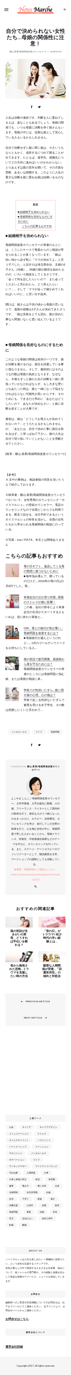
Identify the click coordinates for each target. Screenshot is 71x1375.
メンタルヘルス (19, 731)
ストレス (42, 1133)
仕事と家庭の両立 (18, 1179)
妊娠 (48, 1192)
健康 (11, 1185)
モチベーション (16, 1159)
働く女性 (42, 1185)
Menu (6, 9)
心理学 (30, 1205)
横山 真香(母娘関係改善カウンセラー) (27, 51)
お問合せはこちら (17, 1318)
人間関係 (31, 1172)
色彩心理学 (47, 1218)
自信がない (27, 1218)
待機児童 (13, 1205)
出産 (57, 1185)
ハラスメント (44, 1140)
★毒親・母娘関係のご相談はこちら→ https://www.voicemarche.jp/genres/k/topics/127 (35, 874)
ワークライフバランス (46, 1166)
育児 (11, 1218)
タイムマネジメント (19, 1140)
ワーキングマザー (18, 1166)
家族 (40, 1198)
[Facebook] (31, 107)
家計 (53, 1198)
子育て (25, 1198)
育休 (55, 1212)
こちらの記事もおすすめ (37, 226)
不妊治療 (13, 1172)
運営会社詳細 (14, 1346)
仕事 (46, 1172)
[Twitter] (39, 107)
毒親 (29, 1212)
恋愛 (44, 1205)
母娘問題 (55, 731)
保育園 (51, 1179)
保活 (37, 1179)
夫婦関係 (13, 1192)
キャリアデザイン (48, 1127)
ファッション (41, 1146)
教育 (57, 1205)
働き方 (25, 1185)
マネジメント (15, 1153)
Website (35, 886)
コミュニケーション (19, 1133)
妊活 (11, 1198)
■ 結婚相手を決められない (34, 211)
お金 (11, 1127)
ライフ (39, 731)
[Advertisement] (35, 1072)
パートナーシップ (18, 1146)
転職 (11, 1225)
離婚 (24, 1225)
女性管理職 (32, 1192)
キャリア (26, 1127)
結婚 (42, 1212)
